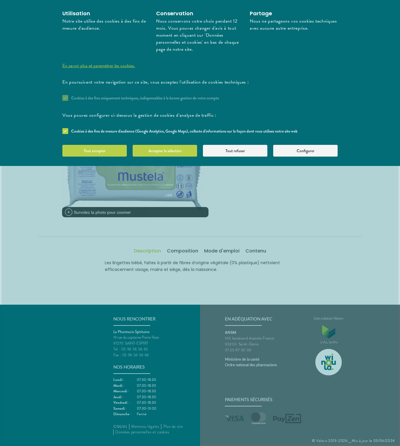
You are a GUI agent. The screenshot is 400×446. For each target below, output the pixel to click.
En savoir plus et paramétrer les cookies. (98, 65)
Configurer (305, 151)
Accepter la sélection (165, 151)
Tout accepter (95, 151)
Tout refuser (235, 151)
